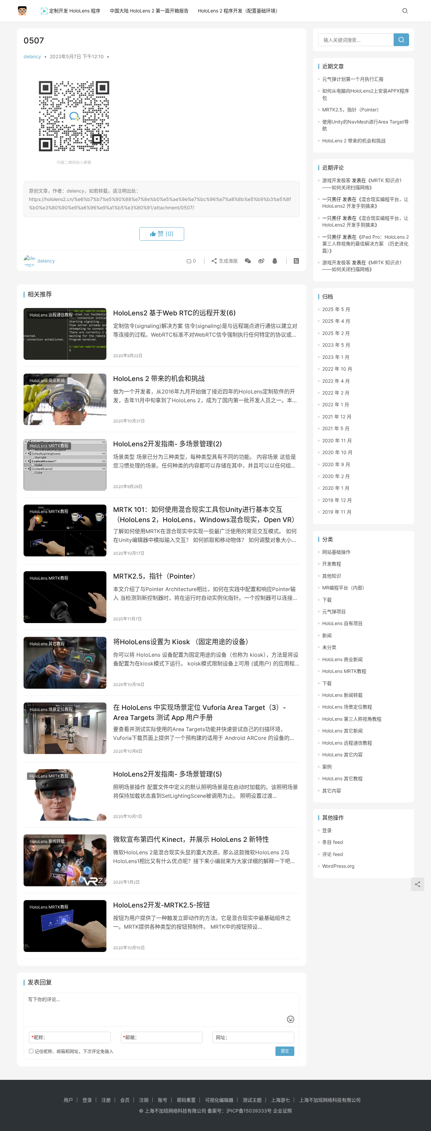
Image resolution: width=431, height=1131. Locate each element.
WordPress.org (338, 866)
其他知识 (331, 576)
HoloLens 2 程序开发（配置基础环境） (239, 10)
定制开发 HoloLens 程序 (74, 10)
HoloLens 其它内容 (342, 754)
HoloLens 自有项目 (342, 623)
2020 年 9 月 (336, 464)
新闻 (327, 635)
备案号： (216, 1110)
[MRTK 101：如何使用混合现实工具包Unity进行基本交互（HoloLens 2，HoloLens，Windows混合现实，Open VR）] (65, 530)
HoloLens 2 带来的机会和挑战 (159, 379)
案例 (327, 766)
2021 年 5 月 (336, 428)
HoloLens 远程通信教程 (51, 314)
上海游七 (280, 1100)
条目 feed (332, 842)
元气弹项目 (334, 611)
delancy (32, 56)
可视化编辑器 (219, 1100)
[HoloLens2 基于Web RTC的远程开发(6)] (65, 334)
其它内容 (331, 790)
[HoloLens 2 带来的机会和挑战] (65, 399)
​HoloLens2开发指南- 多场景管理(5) (167, 774)
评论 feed (332, 854)
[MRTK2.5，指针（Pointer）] (65, 597)
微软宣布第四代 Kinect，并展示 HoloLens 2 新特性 (191, 839)
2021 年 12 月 (337, 416)
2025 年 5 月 (336, 309)
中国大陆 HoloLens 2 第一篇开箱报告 (149, 10)
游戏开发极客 (336, 180)
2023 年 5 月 (336, 345)
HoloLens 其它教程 (47, 643)
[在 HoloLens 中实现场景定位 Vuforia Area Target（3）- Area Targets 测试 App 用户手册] (65, 728)
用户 (68, 1100)
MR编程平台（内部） (344, 587)
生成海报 (228, 261)
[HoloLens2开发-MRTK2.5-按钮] (65, 926)
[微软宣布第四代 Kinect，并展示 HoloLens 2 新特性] (65, 860)
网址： (223, 1037)
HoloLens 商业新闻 (47, 380)
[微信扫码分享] (248, 261)
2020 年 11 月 (337, 440)
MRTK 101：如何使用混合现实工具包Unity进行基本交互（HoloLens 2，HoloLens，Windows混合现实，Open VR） (205, 514)
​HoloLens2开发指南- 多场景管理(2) (167, 444)
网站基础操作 (336, 552)
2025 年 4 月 (336, 321)
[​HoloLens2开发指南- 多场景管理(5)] (65, 795)
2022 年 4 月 (336, 381)
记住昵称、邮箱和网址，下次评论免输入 (73, 1051)
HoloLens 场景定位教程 (51, 709)
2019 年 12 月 (337, 500)
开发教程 (331, 564)
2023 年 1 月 (336, 357)
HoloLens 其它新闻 (342, 730)
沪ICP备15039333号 (249, 1110)
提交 (285, 1051)
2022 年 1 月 (335, 404)
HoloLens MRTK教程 (49, 445)
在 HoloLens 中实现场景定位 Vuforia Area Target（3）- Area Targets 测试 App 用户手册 (199, 712)
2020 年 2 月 (336, 476)
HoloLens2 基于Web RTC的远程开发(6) (174, 313)
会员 (125, 1100)
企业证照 (282, 1110)
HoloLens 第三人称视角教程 (352, 719)
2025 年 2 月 (336, 333)
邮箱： (131, 1037)
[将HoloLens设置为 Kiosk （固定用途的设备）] (65, 663)
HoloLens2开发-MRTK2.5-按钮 (161, 905)
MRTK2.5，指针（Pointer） (156, 576)
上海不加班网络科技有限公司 (330, 1100)
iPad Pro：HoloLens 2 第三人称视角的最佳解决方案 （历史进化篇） (365, 243)
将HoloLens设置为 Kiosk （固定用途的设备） (182, 642)
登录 (327, 830)
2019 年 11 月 (337, 512)
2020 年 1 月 (336, 488)
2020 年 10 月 (337, 452)
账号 (162, 1100)
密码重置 (186, 1100)
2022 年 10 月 (337, 369)
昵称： (39, 1037)
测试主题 (252, 1100)
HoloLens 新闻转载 (47, 841)
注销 (143, 1100)
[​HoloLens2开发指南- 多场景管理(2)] (65, 465)
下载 (327, 600)
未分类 (329, 647)
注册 (106, 1100)
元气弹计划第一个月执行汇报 (353, 79)
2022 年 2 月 (336, 393)
